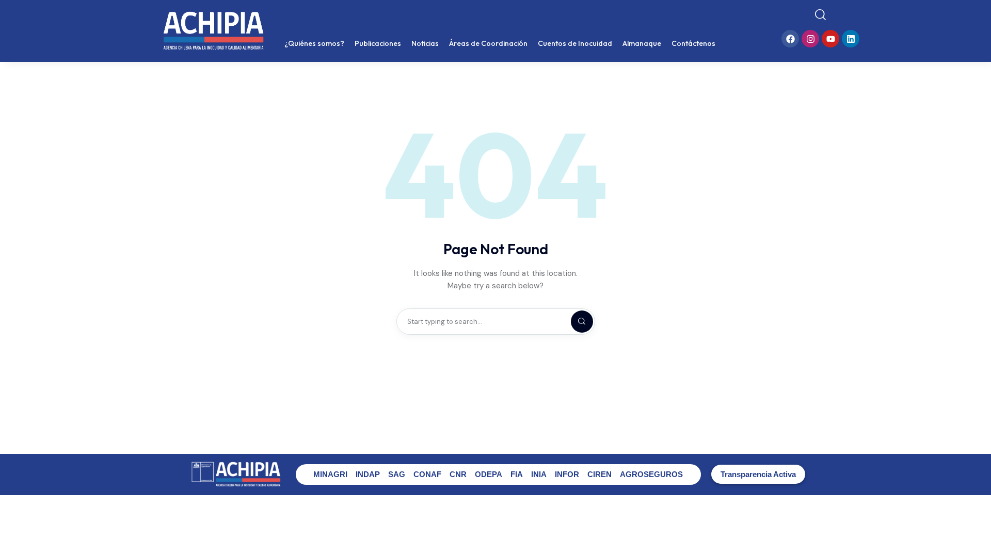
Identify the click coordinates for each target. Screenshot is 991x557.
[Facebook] (790, 38)
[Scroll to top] (975, 530)
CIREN (599, 474)
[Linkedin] (850, 38)
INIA (539, 474)
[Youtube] (830, 38)
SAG (396, 474)
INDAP (368, 474)
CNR (458, 474)
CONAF (427, 474)
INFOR (567, 474)
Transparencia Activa (758, 474)
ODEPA (488, 474)
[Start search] (820, 14)
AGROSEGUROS (651, 474)
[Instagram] (810, 38)
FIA (516, 474)
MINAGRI (330, 474)
